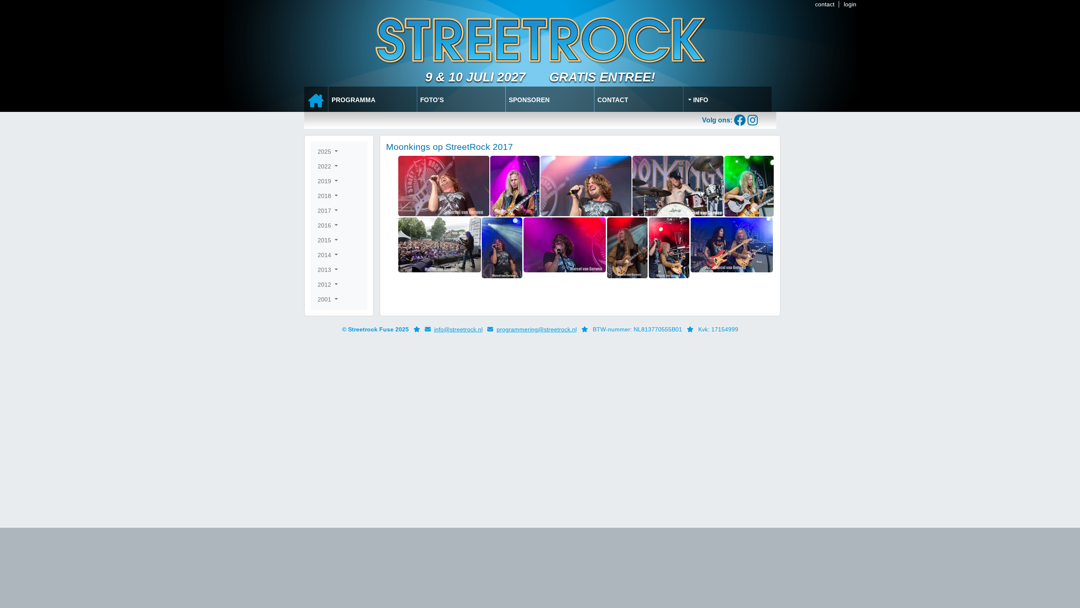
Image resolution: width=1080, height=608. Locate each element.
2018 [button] (325, 196)
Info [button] (699, 99)
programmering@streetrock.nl (537, 329)
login (850, 4)
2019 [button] (325, 181)
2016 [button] (325, 225)
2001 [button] (325, 299)
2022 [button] (325, 166)
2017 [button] (325, 210)
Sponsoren (529, 99)
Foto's (432, 99)
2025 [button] (325, 151)
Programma (353, 99)
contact (824, 4)
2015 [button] (325, 240)
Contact (612, 99)
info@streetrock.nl (458, 329)
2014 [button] (325, 255)
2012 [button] (325, 284)
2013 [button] (325, 269)
